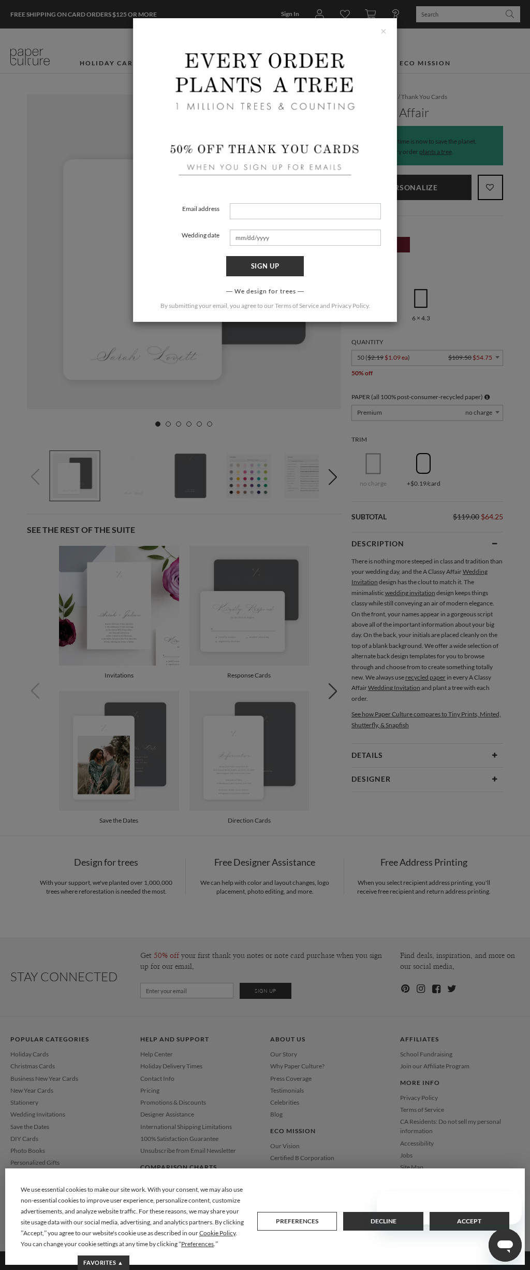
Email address (200, 209)
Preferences (297, 1221)
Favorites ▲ (103, 1262)
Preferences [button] (197, 1244)
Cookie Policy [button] (217, 1233)
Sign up (265, 266)
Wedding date (200, 235)
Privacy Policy (350, 305)
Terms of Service (297, 305)
